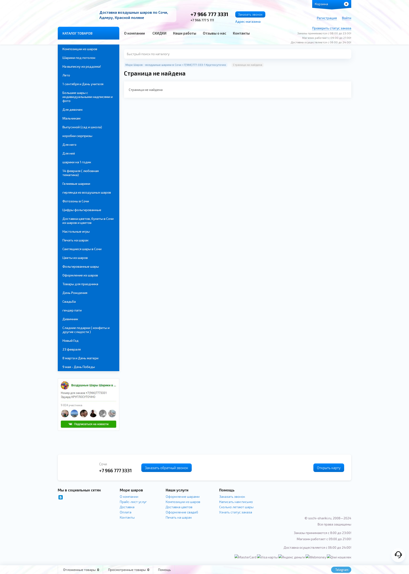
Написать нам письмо (236, 502)
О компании (134, 33)
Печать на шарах (75, 240)
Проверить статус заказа (331, 28)
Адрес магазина (248, 21)
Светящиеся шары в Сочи (82, 249)
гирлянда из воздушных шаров (86, 192)
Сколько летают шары (236, 507)
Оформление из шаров (80, 275)
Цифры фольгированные (81, 210)
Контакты (241, 33)
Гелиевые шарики (76, 184)
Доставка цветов (179, 507)
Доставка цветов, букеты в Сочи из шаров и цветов (88, 221)
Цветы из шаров (75, 258)
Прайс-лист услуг (133, 502)
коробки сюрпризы (77, 136)
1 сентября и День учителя (82, 84)
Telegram (341, 570)
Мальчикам (71, 118)
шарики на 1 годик (76, 162)
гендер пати (72, 310)
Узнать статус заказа (235, 512)
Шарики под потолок (78, 58)
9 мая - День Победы (78, 367)
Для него (69, 144)
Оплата (125, 512)
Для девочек (72, 109)
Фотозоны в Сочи (75, 201)
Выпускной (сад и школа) (82, 127)
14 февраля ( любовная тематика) (80, 173)
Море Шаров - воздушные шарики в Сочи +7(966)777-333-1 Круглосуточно (175, 64)
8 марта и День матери (80, 358)
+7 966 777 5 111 (202, 20)
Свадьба (69, 301)
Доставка (127, 507)
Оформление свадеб (182, 512)
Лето (66, 75)
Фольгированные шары (80, 266)
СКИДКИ (159, 33)
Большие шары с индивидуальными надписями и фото (87, 97)
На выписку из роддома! (81, 66)
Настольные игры (76, 231)
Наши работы (184, 33)
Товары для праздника (80, 284)
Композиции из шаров (79, 49)
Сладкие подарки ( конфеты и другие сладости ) (86, 330)
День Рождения (74, 293)
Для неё (68, 153)
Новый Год (70, 340)
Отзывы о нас (214, 33)
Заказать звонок (250, 14)
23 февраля (71, 349)
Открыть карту (329, 468)
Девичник (70, 319)
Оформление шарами (183, 496)
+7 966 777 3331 (209, 14)
